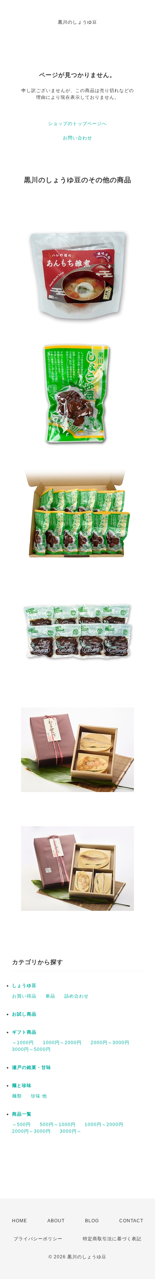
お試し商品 (24, 1014)
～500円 (21, 1124)
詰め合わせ (76, 996)
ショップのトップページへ (77, 123)
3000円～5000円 (31, 1049)
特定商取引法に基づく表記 (112, 1238)
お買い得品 (24, 996)
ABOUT (56, 1220)
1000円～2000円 (62, 1042)
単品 (50, 996)
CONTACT (131, 1220)
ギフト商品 (24, 1032)
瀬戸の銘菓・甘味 (31, 1067)
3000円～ (71, 1131)
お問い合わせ (77, 138)
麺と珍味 (22, 1085)
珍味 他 (39, 1096)
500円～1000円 (58, 1124)
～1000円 (23, 1042)
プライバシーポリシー (38, 1238)
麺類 (17, 1096)
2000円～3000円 (110, 1042)
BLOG (92, 1220)
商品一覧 (22, 1114)
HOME (19, 1220)
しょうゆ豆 (24, 985)
